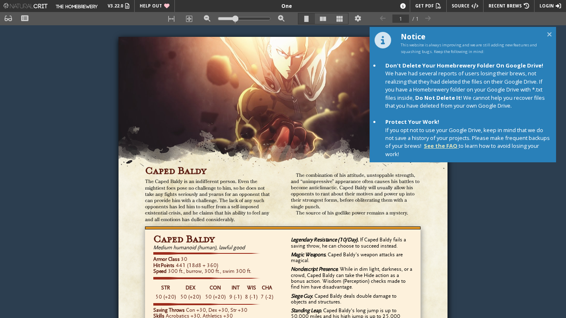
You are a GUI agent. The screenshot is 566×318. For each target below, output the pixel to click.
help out (151, 6)
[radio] (306, 18)
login (546, 6)
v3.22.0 (115, 6)
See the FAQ (441, 145)
